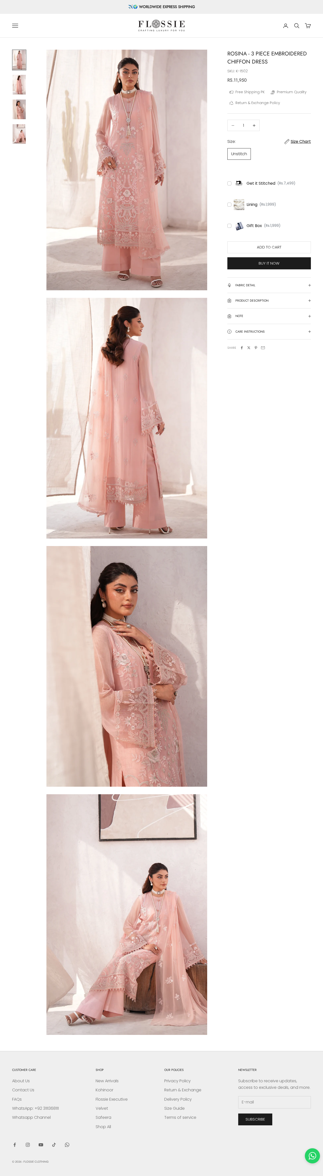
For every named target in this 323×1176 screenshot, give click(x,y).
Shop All (103, 1127)
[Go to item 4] (19, 134)
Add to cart (269, 247)
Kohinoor (104, 1090)
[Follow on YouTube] (40, 1144)
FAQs (17, 1099)
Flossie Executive (112, 1099)
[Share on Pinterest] (256, 348)
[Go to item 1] (19, 60)
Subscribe (255, 1119)
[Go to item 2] (19, 84)
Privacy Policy (177, 1081)
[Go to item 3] (19, 109)
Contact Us (23, 1090)
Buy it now (269, 263)
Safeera (103, 1117)
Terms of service (180, 1117)
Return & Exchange (182, 1090)
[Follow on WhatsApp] (67, 1144)
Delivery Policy (178, 1099)
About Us (21, 1081)
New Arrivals (107, 1081)
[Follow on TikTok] (54, 1144)
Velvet (102, 1108)
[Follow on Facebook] (14, 1144)
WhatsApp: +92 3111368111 (35, 1108)
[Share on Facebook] (242, 348)
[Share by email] (263, 348)
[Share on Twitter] (249, 348)
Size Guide (174, 1108)
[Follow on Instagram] (27, 1144)
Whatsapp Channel (31, 1117)
